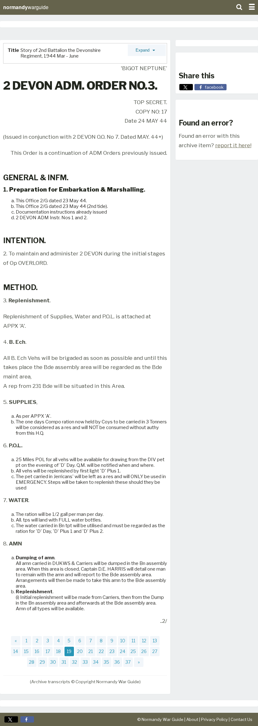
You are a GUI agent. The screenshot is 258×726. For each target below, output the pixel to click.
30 (53, 662)
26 (144, 651)
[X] (11, 719)
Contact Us (241, 719)
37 (128, 662)
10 (122, 640)
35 (106, 662)
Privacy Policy (214, 719)
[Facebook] (27, 719)
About (192, 719)
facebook (214, 87)
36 (117, 662)
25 (133, 651)
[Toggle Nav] (251, 6)
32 (74, 662)
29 (42, 662)
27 (154, 651)
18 (58, 651)
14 (15, 651)
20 (80, 651)
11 (133, 640)
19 (69, 651)
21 (90, 651)
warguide (25, 7)
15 (26, 651)
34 (95, 662)
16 (37, 651)
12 (144, 640)
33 (85, 662)
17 (48, 651)
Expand (143, 50)
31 (64, 662)
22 (101, 651)
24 (122, 651)
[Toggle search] (239, 6)
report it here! (233, 145)
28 (31, 662)
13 (155, 640)
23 (112, 651)
